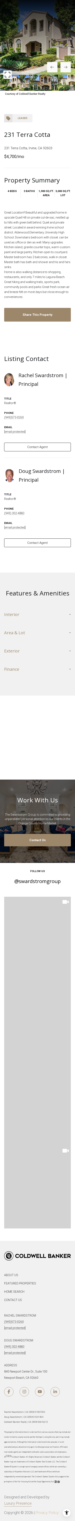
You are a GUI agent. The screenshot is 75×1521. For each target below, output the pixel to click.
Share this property (37, 315)
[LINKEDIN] (55, 1391)
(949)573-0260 (14, 417)
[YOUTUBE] (39, 1391)
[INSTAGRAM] (24, 1391)
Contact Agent (37, 447)
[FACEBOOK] (9, 1391)
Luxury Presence (18, 1503)
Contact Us (37, 840)
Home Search (14, 1291)
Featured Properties (20, 1283)
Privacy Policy (47, 1512)
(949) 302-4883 (14, 513)
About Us (11, 1275)
